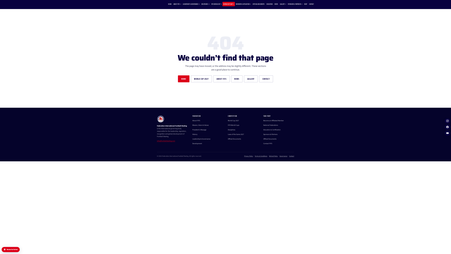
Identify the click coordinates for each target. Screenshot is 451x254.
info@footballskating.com (166, 141)
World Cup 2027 (228, 4)
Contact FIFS (267, 143)
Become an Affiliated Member (273, 120)
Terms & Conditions (261, 156)
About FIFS (176, 4)
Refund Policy (273, 156)
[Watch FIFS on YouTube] (447, 133)
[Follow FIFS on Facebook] (447, 127)
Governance (283, 156)
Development (197, 143)
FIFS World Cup (215, 4)
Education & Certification (272, 130)
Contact (311, 4)
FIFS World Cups (233, 125)
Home (170, 4)
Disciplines (204, 4)
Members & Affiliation (243, 4)
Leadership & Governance (190, 4)
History (194, 134)
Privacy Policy (248, 156)
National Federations (270, 125)
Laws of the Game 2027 (236, 134)
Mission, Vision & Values (200, 125)
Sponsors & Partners (294, 4)
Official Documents (258, 4)
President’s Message (199, 130)
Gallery (282, 4)
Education (269, 4)
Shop (305, 4)
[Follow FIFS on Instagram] (447, 120)
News (276, 4)
